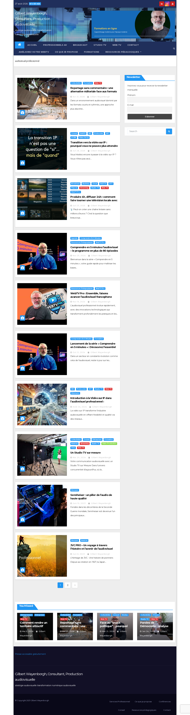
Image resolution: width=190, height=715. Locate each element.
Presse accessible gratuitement (30, 654)
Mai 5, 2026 (27, 631)
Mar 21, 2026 (108, 631)
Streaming (84, 188)
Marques (74, 490)
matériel (74, 443)
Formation (88, 83)
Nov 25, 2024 (79, 256)
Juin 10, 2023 (79, 503)
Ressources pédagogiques (122, 52)
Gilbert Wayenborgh (100, 97)
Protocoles (98, 133)
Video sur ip (84, 137)
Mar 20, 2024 (79, 457)
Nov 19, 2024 (79, 302)
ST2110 (73, 137)
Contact (133, 45)
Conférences (165, 701)
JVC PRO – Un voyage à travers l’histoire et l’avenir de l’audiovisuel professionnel (91, 549)
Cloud (94, 184)
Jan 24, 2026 (148, 631)
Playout (74, 188)
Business (85, 184)
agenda (74, 238)
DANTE (83, 133)
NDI (89, 133)
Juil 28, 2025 (79, 151)
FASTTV (103, 184)
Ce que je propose (66, 52)
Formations (91, 52)
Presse (156, 615)
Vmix (73, 448)
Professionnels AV (55, 45)
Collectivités (76, 83)
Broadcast (80, 45)
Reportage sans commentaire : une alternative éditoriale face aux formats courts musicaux (93, 92)
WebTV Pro (75, 192)
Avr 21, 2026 (79, 97)
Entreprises (97, 439)
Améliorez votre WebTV (33, 52)
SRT (107, 133)
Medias (125, 615)
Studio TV (100, 45)
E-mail (130, 105)
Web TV (116, 45)
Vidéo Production (109, 443)
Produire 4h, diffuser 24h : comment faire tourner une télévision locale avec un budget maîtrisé (93, 200)
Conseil (74, 133)
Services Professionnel (119, 701)
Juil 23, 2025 (79, 206)
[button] (174, 48)
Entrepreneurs (26, 615)
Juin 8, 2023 (79, 554)
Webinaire (75, 393)
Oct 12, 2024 (79, 352)
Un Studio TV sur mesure (85, 452)
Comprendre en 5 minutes (90, 238)
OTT (111, 184)
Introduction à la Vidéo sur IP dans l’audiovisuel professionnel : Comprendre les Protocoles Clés (90, 402)
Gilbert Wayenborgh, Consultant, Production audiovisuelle (32, 18)
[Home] (19, 45)
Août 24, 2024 (80, 407)
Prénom (131, 95)
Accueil (32, 45)
